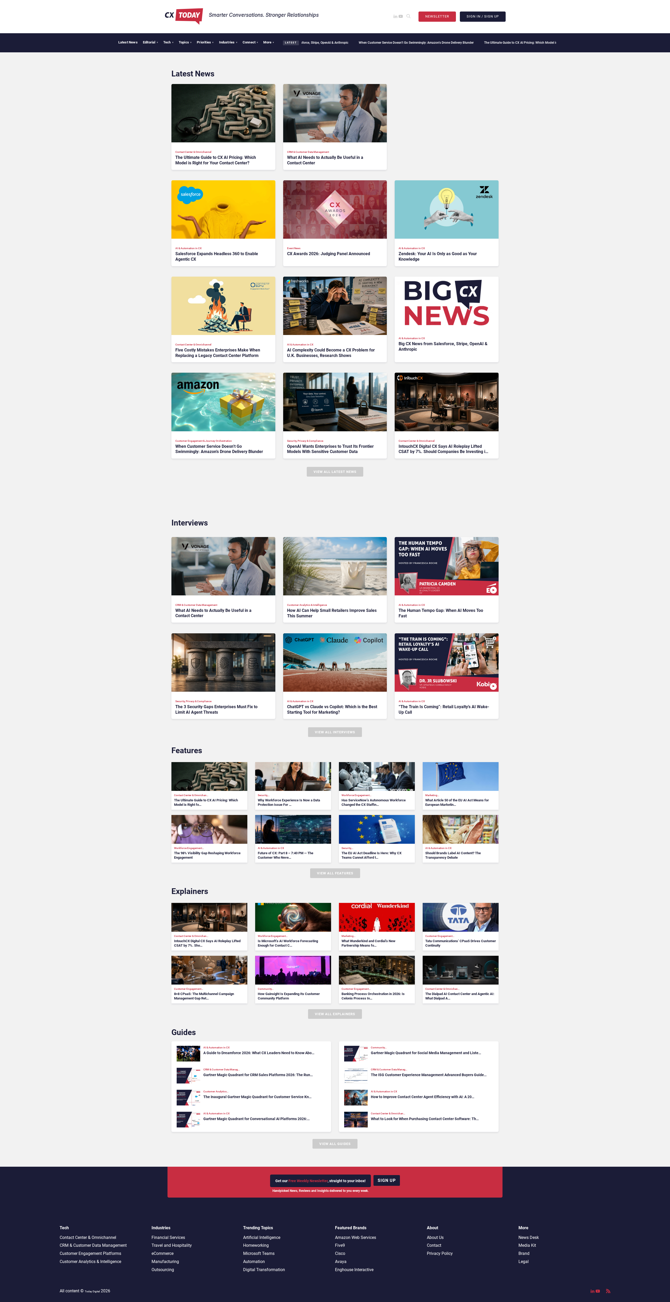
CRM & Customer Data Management (93, 1245)
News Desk (528, 1237)
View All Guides (335, 1144)
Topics (185, 42)
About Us (435, 1237)
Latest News (128, 42)
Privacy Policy (440, 1253)
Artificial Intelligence (261, 1237)
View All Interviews (335, 732)
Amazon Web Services (355, 1237)
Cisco (340, 1253)
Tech (168, 42)
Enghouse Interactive (354, 1269)
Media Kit (527, 1245)
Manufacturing (165, 1261)
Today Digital (92, 1291)
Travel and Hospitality (172, 1245)
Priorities (205, 42)
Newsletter (437, 16)
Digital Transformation (264, 1269)
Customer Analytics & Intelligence (90, 1261)
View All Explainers (335, 1014)
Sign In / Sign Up (483, 16)
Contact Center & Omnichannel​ (88, 1237)
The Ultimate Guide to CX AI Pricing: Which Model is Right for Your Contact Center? (463, 42)
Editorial (150, 42)
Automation (254, 1261)
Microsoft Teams (259, 1253)
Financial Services (168, 1237)
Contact (434, 1245)
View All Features (335, 873)
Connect (250, 42)
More (268, 42)
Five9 (340, 1245)
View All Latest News (335, 472)
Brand (523, 1253)
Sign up (387, 1180)
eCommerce (163, 1253)
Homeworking (256, 1245)
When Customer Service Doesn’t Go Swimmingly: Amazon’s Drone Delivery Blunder (337, 42)
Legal (523, 1261)
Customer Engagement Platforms (90, 1253)
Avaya (341, 1261)
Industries (228, 42)
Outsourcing (163, 1269)
